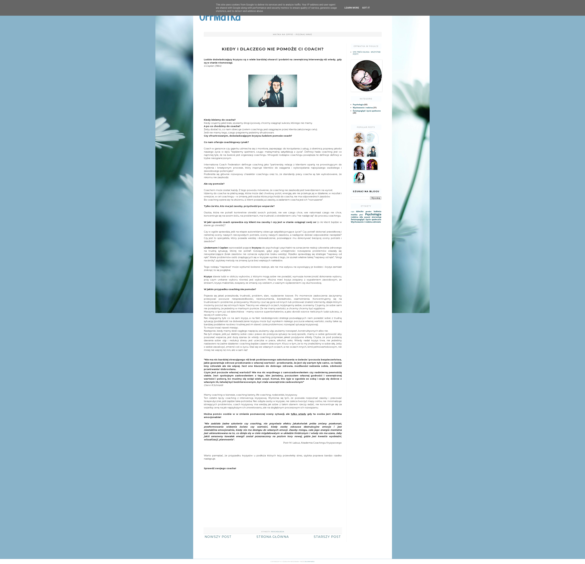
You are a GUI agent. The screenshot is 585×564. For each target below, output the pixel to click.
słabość (367, 217)
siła (361, 217)
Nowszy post (218, 537)
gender (369, 211)
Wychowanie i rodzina (363, 107)
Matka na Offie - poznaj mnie (292, 34)
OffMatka (220, 16)
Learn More (351, 7)
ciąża (352, 212)
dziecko (359, 211)
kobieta (377, 211)
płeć (361, 214)
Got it (366, 7)
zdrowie (377, 221)
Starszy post (327, 537)
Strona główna (272, 537)
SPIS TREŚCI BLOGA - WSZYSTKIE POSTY (367, 53)
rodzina (354, 217)
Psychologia (277, 532)
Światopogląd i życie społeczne (367, 110)
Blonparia (310, 561)
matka (354, 214)
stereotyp (376, 217)
